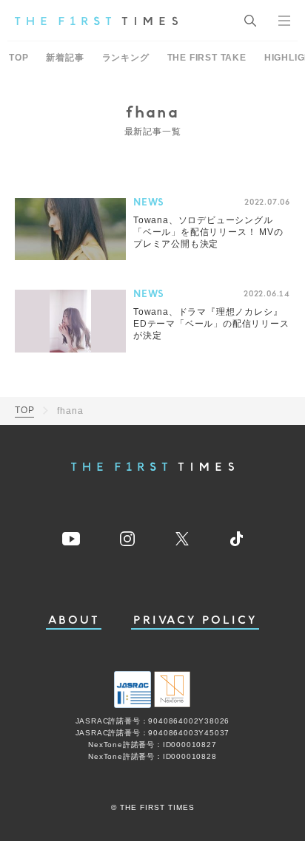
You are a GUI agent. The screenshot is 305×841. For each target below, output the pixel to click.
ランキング (126, 57)
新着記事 (65, 57)
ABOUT (74, 620)
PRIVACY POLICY (195, 620)
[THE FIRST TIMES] (96, 20)
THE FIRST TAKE (207, 57)
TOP (18, 57)
